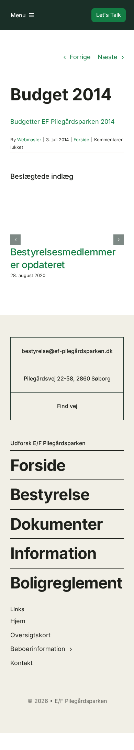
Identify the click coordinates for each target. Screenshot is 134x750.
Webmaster (29, 139)
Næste (108, 56)
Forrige (80, 56)
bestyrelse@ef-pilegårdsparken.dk (67, 351)
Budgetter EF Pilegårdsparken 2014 (62, 121)
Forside (81, 139)
